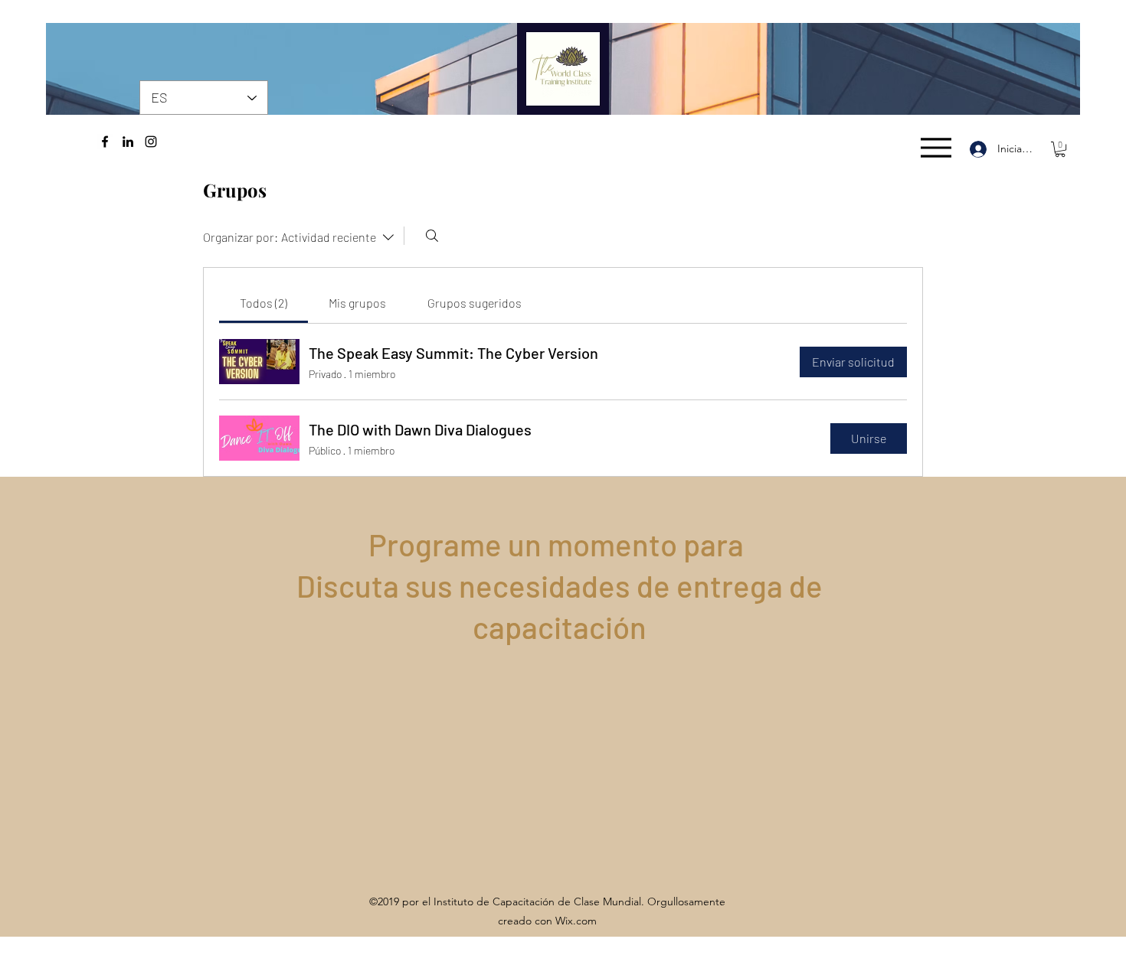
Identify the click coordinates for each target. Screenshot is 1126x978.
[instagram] (151, 141)
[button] (1060, 149)
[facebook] (105, 141)
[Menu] (935, 147)
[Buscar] (432, 236)
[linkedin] (128, 141)
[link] (263, 302)
